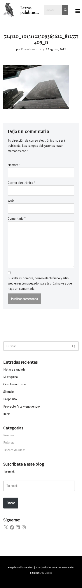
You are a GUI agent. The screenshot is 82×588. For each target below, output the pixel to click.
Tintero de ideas (14, 450)
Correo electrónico (21, 183)
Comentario (17, 218)
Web (11, 200)
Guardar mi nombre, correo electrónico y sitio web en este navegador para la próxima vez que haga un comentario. (40, 283)
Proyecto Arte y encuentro (21, 406)
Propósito (10, 399)
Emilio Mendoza (31, 49)
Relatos (8, 443)
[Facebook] (11, 527)
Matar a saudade (14, 369)
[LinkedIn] (17, 527)
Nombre (14, 165)
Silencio (8, 392)
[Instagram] (23, 527)
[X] (6, 527)
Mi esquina (10, 377)
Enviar (11, 503)
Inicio (6, 414)
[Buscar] (74, 346)
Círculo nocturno (14, 384)
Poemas (8, 435)
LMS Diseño (45, 572)
